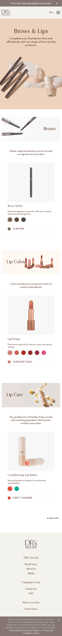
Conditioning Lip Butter (22, 475)
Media (31, 573)
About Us (31, 568)
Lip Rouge (14, 339)
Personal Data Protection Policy (24, 630)
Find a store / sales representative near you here (31, 3)
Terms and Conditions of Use (37, 631)
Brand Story (31, 564)
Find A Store (31, 608)
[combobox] (50, 13)
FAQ (31, 593)
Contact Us (31, 588)
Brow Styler (15, 206)
